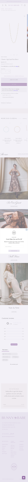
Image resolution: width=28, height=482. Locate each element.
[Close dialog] (27, 230)
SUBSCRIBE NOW (14, 250)
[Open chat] (23, 477)
